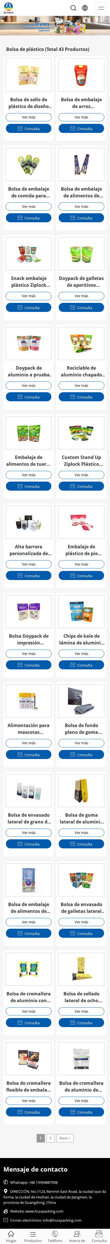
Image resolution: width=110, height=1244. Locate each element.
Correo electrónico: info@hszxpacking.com (42, 1220)
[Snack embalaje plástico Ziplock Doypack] (28, 254)
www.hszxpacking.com (44, 1211)
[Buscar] (73, 8)
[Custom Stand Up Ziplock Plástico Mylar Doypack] (81, 433)
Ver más (29, 117)
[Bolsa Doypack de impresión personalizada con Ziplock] (28, 611)
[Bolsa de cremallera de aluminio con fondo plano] (28, 969)
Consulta (28, 128)
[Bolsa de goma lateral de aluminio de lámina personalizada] (81, 790)
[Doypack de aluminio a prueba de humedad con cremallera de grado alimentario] (28, 343)
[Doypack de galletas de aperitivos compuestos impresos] (81, 254)
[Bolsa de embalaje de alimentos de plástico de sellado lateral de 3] (81, 164)
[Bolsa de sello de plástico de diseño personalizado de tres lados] (28, 75)
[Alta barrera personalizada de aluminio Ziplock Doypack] (28, 522)
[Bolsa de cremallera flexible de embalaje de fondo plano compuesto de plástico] (28, 1058)
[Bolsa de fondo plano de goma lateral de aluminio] (81, 701)
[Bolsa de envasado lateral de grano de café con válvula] (28, 790)
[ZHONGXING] (55, 25)
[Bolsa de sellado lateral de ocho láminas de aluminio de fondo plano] (81, 969)
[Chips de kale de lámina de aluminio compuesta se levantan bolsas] (81, 611)
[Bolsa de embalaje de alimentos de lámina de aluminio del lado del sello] (28, 880)
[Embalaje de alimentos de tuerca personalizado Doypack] (28, 433)
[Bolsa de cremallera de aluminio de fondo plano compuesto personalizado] (81, 1058)
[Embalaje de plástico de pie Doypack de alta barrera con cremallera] (81, 522)
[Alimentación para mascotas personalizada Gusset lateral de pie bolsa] (28, 701)
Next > (65, 1138)
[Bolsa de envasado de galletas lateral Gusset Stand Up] (81, 880)
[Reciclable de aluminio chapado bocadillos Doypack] (81, 343)
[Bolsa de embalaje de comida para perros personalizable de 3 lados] (28, 164)
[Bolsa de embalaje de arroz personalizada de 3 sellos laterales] (81, 75)
